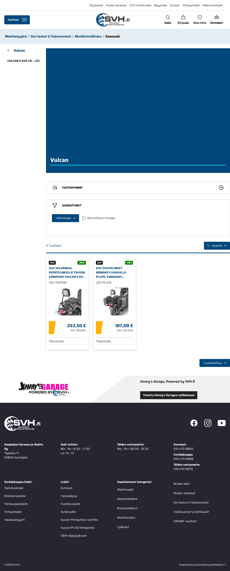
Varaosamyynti (14, 520)
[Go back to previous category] (8, 50)
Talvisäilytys (69, 496)
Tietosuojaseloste (16, 504)
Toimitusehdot (13, 488)
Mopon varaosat (184, 493)
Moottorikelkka (127, 499)
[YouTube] (222, 423)
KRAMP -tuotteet (185, 521)
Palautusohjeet (213, 5)
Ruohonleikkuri (127, 508)
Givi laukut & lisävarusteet (51, 36)
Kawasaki (112, 36)
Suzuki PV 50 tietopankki (78, 527)
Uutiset (175, 5)
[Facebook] (194, 423)
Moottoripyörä (16, 36)
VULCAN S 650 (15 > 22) (23, 61)
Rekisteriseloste (15, 496)
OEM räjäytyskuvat (74, 535)
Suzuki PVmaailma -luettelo (79, 520)
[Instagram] (208, 423)
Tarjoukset (96, 5)
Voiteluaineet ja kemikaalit (191, 512)
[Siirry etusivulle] (112, 20)
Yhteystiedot (191, 5)
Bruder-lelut (182, 483)
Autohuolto (68, 512)
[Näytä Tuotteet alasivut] (24, 19)
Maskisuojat (125, 489)
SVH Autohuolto (140, 5)
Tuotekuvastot (70, 504)
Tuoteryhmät (72, 187)
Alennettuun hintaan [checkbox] (101, 218)
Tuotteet (13, 19)
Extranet (66, 488)
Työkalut (123, 527)
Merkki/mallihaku (88, 36)
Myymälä (160, 5)
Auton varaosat (116, 5)
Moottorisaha (126, 517)
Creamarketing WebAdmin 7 (209, 565)
